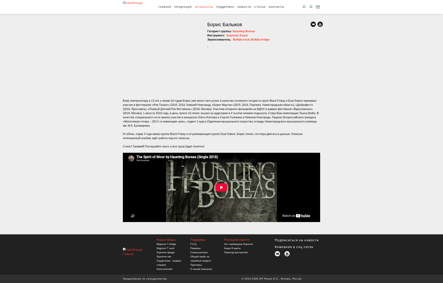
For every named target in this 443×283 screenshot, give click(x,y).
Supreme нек (164, 256)
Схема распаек (199, 252)
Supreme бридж (165, 252)
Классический (164, 269)
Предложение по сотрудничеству (145, 278)
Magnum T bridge (166, 244)
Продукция (183, 7)
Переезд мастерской (236, 252)
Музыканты (204, 7)
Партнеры (196, 264)
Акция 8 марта (232, 248)
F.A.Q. (193, 244)
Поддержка (225, 7)
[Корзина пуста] (318, 7)
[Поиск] (311, 7)
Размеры (195, 248)
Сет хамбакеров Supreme (238, 244)
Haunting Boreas (244, 31)
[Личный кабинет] (304, 7)
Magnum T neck (165, 248)
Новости (244, 7)
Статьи (260, 7)
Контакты (276, 7)
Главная (164, 7)
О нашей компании (201, 269)
